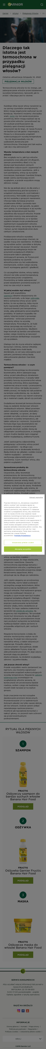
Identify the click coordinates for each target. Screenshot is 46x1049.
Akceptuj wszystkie (23, 549)
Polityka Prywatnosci (22, 535)
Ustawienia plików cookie (23, 542)
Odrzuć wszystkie (36, 497)
